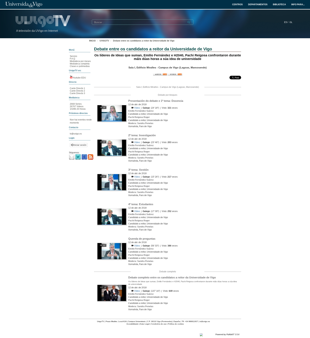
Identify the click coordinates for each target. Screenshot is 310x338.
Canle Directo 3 (77, 93)
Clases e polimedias (80, 66)
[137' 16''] (112, 293)
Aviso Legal (144, 324)
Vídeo (137, 108)
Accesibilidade (132, 324)
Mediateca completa (80, 63)
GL (291, 22)
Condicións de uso (158, 324)
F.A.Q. (73, 58)
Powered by (227, 334)
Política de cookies (176, 324)
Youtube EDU (79, 77)
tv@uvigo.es (76, 133)
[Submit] (188, 22)
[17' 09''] (112, 216)
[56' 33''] (112, 251)
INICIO (92, 40)
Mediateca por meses (80, 61)
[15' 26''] (112, 182)
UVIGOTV (104, 40)
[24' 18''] (112, 113)
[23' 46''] (112, 147)
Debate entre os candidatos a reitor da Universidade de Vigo (143, 40)
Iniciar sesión (79, 145)
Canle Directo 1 (77, 88)
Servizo (73, 56)
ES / (286, 22)
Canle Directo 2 (77, 91)
